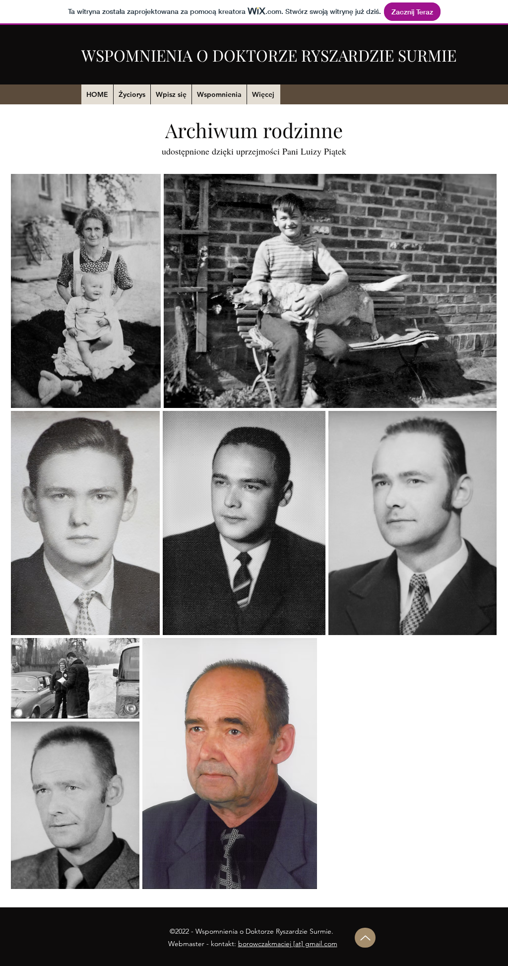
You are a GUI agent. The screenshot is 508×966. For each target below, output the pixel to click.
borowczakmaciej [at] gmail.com (287, 943)
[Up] (365, 938)
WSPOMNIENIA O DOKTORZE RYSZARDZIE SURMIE (268, 55)
